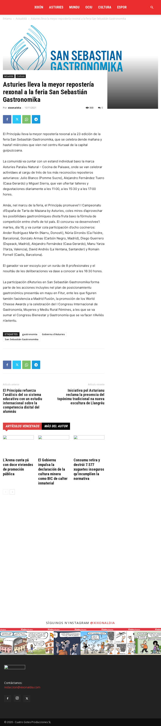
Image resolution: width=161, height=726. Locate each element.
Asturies (56, 7)
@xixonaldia (102, 623)
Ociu (88, 7)
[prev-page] (5, 492)
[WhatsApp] (26, 119)
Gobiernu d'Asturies (53, 334)
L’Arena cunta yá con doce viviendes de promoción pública (18, 467)
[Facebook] (7, 119)
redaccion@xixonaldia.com (22, 687)
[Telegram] (36, 119)
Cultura (104, 7)
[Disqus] (53, 561)
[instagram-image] (13, 641)
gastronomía (29, 334)
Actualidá (8, 76)
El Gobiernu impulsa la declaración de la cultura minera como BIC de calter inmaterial (53, 471)
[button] (152, 7)
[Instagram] (17, 698)
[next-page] (12, 492)
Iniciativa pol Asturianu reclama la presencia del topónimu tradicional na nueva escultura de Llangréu (80, 396)
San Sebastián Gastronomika (21, 339)
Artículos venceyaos (22, 426)
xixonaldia (14, 107)
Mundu (74, 7)
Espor (122, 7)
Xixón (38, 7)
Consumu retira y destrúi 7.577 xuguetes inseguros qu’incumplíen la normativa (89, 469)
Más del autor (56, 426)
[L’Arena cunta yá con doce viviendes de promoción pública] (18, 446)
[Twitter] (17, 119)
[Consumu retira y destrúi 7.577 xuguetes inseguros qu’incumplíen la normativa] (89, 446)
